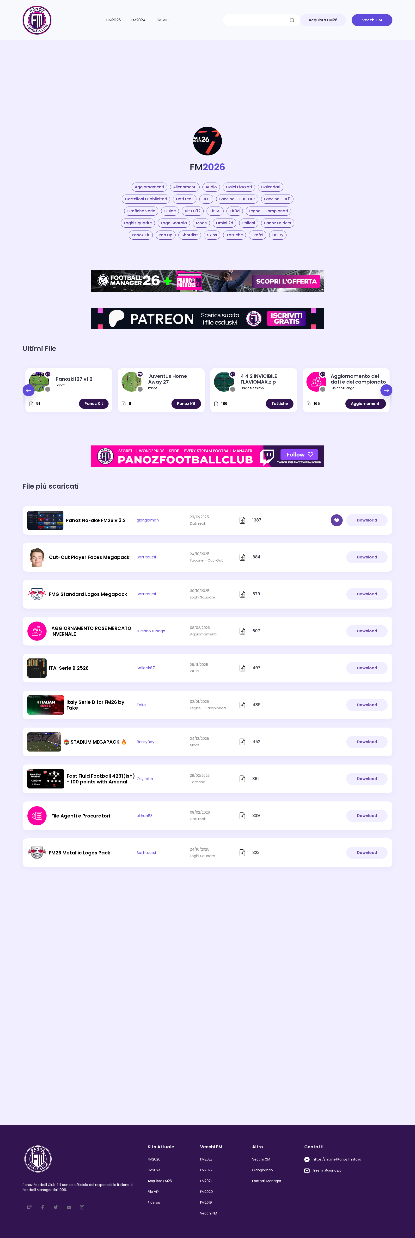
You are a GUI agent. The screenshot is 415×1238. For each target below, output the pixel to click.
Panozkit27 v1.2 (74, 379)
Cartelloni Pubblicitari (146, 199)
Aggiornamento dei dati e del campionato (358, 379)
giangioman (148, 520)
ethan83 (145, 815)
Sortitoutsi (146, 557)
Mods (201, 223)
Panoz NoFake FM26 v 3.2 (96, 520)
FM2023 (206, 1159)
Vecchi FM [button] (372, 20)
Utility (277, 235)
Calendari (270, 187)
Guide (170, 211)
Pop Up (165, 235)
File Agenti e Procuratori (80, 815)
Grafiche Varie (141, 211)
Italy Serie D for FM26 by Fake (95, 705)
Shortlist (190, 235)
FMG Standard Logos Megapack (88, 594)
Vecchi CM (261, 1159)
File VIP (162, 20)
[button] (386, 390)
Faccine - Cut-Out (237, 199)
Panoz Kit (141, 235)
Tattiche (234, 235)
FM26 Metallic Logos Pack (79, 852)
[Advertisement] (207, 76)
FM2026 (113, 20)
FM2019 (206, 1202)
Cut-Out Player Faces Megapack (89, 557)
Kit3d (235, 211)
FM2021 (206, 1181)
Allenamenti (184, 187)
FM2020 (206, 1191)
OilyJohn (145, 779)
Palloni (248, 223)
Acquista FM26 (160, 1181)
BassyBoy (145, 742)
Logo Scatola (174, 223)
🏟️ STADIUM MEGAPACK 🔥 (95, 742)
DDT (206, 199)
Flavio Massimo (252, 388)
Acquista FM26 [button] (323, 20)
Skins (212, 235)
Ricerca (154, 1202)
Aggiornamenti (149, 187)
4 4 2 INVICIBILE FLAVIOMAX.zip (259, 379)
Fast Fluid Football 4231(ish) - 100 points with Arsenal (101, 779)
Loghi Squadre (138, 223)
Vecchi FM (208, 1213)
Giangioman (262, 1170)
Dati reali (184, 199)
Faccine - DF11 (277, 199)
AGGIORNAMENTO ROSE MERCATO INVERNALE (91, 631)
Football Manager (266, 1181)
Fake (141, 705)
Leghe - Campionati (268, 211)
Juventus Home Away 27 (167, 379)
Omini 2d (224, 223)
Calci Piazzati (239, 187)
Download (367, 520)
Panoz (60, 385)
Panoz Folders (277, 223)
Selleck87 (146, 668)
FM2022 (206, 1170)
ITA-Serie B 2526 (69, 668)
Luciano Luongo (342, 388)
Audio (211, 187)
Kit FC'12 (193, 211)
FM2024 (138, 20)
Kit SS (215, 211)
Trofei (257, 235)
